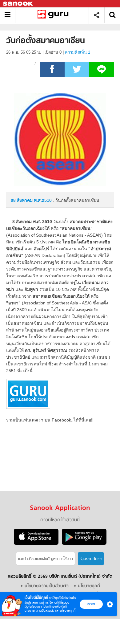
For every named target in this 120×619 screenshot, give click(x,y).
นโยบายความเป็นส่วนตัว (39, 610)
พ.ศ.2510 (43, 200)
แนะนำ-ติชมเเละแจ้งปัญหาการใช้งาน (45, 559)
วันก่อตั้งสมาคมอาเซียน (54, 15)
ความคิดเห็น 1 (77, 52)
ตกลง (91, 604)
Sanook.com (18, 4)
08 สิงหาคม (22, 200)
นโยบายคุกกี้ (67, 610)
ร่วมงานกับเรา (91, 559)
